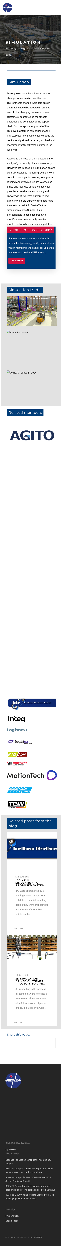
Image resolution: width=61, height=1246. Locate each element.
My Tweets (10, 1149)
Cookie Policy (11, 1221)
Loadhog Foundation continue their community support (28, 1162)
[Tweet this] (43, 1043)
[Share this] (19, 1043)
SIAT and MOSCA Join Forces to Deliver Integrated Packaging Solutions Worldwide (29, 1197)
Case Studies (20, 837)
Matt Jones (18, 929)
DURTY (39, 1237)
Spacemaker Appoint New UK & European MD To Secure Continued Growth (28, 1179)
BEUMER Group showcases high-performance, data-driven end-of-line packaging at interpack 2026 (30, 1188)
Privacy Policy (12, 1216)
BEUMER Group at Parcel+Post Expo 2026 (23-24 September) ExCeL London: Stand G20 (29, 1170)
